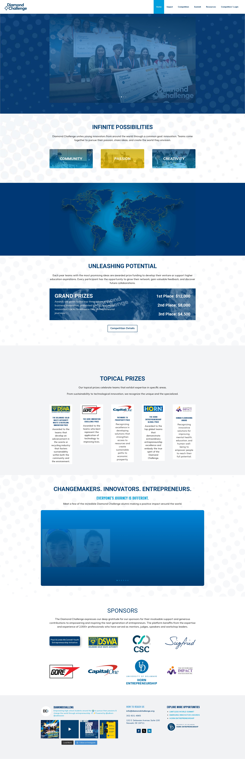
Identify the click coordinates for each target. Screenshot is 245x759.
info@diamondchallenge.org (140, 711)
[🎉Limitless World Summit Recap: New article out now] (50, 729)
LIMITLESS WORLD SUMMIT (181, 712)
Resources (211, 7)
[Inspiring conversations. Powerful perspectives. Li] (69, 729)
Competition (183, 7)
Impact (170, 7)
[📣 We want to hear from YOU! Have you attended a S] (89, 729)
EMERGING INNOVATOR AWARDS (184, 715)
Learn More (123, 79)
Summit (197, 7)
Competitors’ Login (229, 7)
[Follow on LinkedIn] (149, 731)
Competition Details (122, 328)
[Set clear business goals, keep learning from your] (109, 729)
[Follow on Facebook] (139, 731)
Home (159, 7)
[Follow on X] (144, 731)
